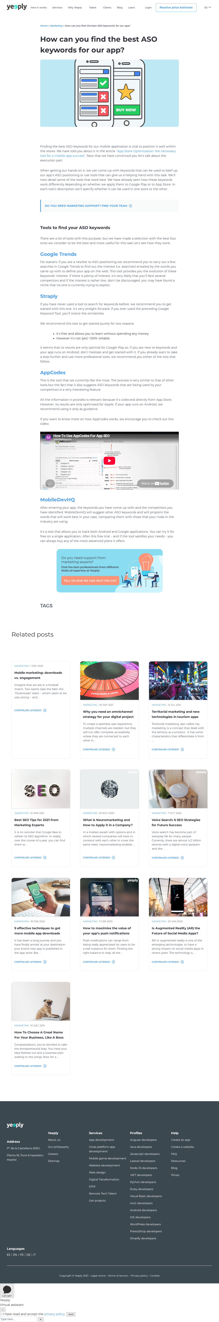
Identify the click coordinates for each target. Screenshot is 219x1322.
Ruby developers (141, 1189)
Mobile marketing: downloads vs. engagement (38, 675)
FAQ (174, 1154)
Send (70, 1314)
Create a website (182, 1147)
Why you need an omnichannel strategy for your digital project (108, 714)
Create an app (180, 1140)
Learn (131, 7)
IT (34, 1254)
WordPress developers (145, 1224)
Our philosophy (58, 1147)
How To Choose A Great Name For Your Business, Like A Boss (39, 1034)
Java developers (141, 1147)
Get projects (97, 1200)
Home (44, 25)
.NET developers (141, 1175)
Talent (92, 7)
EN (15, 1254)
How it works (39, 7)
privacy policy (54, 1314)
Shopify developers (143, 1238)
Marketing (56, 25)
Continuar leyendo (27, 710)
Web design (97, 1172)
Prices (175, 1175)
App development (101, 1140)
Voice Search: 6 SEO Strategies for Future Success (176, 822)
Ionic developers (141, 1203)
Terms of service (118, 1275)
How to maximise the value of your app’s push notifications (107, 930)
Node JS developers (143, 1168)
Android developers (143, 1210)
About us (54, 1140)
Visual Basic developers (146, 1196)
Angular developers (143, 1140)
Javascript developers (145, 1154)
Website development (104, 1165)
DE (28, 1254)
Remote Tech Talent (103, 1193)
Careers (53, 1154)
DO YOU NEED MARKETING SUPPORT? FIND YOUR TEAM (86, 205)
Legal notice (98, 1275)
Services (57, 7)
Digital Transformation (104, 1179)
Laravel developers (142, 1161)
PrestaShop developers (146, 1231)
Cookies (155, 1275)
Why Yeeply (75, 7)
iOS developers (140, 1217)
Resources (178, 1161)
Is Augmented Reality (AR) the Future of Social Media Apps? (176, 930)
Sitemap (54, 1161)
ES (206, 7)
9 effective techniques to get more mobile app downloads (37, 930)
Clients (107, 7)
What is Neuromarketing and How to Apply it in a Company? (108, 822)
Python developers (143, 1182)
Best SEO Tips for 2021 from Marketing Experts (36, 822)
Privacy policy (139, 1275)
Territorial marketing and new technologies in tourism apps (176, 714)
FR (22, 1254)
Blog (120, 7)
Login (148, 7)
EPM (92, 1186)
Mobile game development (107, 1158)
